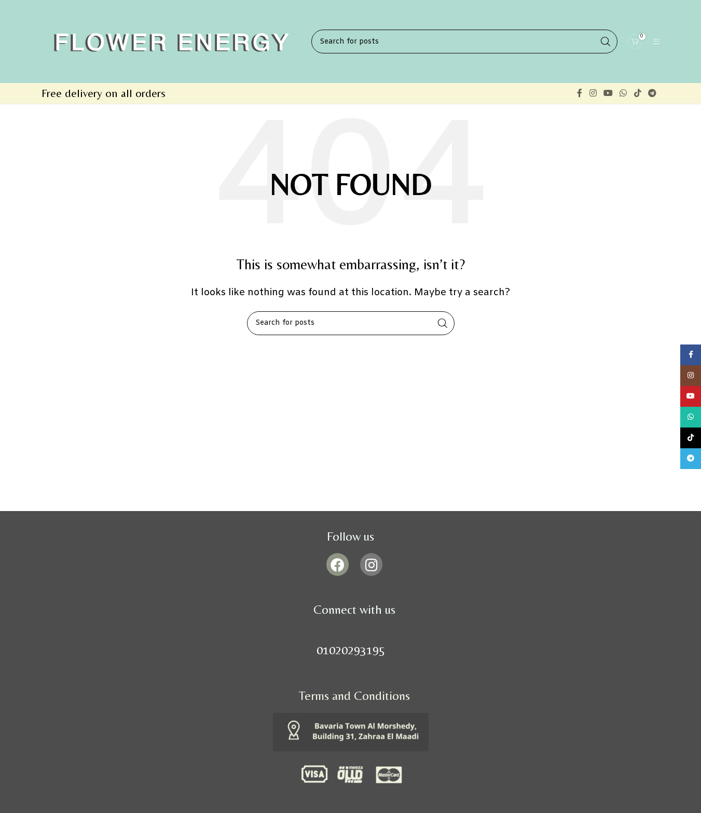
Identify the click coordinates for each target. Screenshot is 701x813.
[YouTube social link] (608, 93)
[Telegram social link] (651, 93)
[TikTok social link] (637, 93)
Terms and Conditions (354, 695)
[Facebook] (337, 564)
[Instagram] (371, 564)
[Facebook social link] (579, 93)
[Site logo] (171, 41)
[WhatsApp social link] (623, 93)
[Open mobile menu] (656, 41)
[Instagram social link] (593, 93)
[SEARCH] (443, 323)
